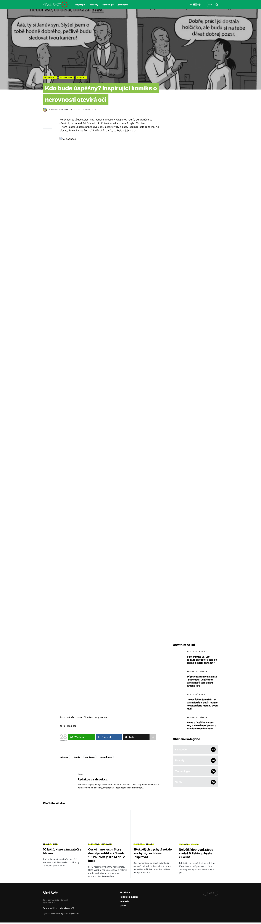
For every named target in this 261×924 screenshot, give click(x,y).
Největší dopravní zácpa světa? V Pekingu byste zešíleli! (196, 853)
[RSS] (215, 893)
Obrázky (81, 77)
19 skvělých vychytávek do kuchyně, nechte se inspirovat (153, 853)
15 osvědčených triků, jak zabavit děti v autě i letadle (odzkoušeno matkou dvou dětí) (202, 704)
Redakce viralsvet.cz (93, 779)
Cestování (192, 651)
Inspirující (49, 77)
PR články (125, 892)
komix (77, 757)
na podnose (106, 757)
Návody (203, 651)
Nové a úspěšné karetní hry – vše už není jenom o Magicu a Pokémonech (201, 725)
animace (64, 757)
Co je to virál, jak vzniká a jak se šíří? (58, 908)
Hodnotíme (93, 844)
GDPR (123, 905)
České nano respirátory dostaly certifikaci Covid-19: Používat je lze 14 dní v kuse (106, 855)
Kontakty (124, 901)
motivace (90, 757)
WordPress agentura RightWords (65, 913)
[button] (195, 4)
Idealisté (71, 725)
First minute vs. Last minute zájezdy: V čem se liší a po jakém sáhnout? (202, 659)
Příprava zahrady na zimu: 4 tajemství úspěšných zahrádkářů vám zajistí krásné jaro (202, 681)
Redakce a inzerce (129, 896)
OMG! (55, 844)
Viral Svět (50, 893)
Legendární (66, 77)
